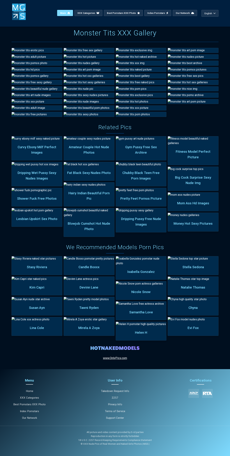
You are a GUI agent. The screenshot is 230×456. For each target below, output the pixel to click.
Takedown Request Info (115, 391)
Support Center (115, 417)
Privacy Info (115, 404)
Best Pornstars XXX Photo (121, 13)
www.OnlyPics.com (115, 358)
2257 (115, 397)
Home (29, 391)
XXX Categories (86, 13)
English (208, 13)
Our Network (183, 13)
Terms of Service (115, 411)
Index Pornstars (156, 13)
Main (63, 13)
